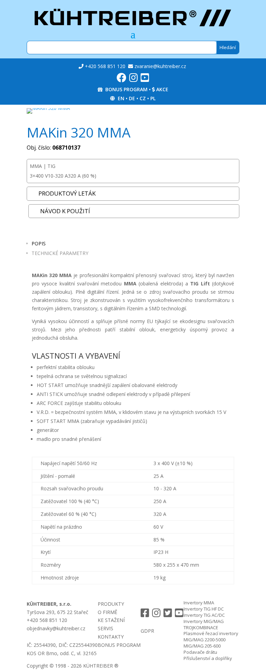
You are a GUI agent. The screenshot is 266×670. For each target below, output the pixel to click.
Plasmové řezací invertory (211, 633)
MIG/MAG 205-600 (202, 646)
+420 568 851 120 (105, 66)
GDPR (147, 630)
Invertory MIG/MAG (204, 621)
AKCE (162, 89)
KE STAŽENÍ (111, 620)
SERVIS (105, 628)
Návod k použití (65, 211)
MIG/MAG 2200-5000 (204, 639)
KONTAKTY (111, 636)
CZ (143, 98)
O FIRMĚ (107, 612)
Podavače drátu (200, 652)
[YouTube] (145, 79)
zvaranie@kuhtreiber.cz (160, 66)
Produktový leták (67, 193)
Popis (39, 243)
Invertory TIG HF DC (204, 609)
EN (121, 98)
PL (153, 98)
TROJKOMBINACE (201, 627)
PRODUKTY (111, 604)
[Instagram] (133, 79)
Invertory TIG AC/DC (204, 615)
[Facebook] (121, 79)
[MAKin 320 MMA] (48, 108)
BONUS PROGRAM (126, 89)
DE (132, 98)
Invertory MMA (199, 603)
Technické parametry (60, 253)
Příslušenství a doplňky (208, 658)
